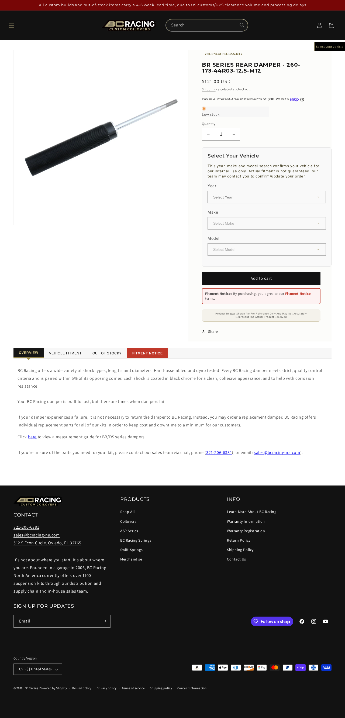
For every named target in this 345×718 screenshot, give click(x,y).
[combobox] (207, 25)
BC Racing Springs (135, 540)
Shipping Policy (240, 549)
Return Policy (238, 540)
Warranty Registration (246, 530)
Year (212, 185)
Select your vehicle (329, 47)
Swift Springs (131, 549)
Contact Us (236, 559)
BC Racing (32, 688)
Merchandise (131, 559)
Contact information (191, 688)
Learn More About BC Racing (252, 511)
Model (213, 238)
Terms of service (133, 688)
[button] (11, 25)
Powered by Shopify (53, 688)
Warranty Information (246, 521)
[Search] (242, 25)
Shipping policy (161, 688)
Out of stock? (107, 353)
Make (213, 212)
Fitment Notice (298, 293)
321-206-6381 (219, 452)
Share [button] (213, 331)
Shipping (209, 89)
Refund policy (81, 688)
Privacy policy (107, 688)
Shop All (127, 511)
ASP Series (129, 530)
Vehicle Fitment (65, 353)
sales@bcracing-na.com (277, 452)
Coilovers (128, 521)
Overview (28, 353)
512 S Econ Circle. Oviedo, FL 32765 (47, 542)
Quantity (208, 123)
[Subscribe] (104, 621)
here (32, 437)
